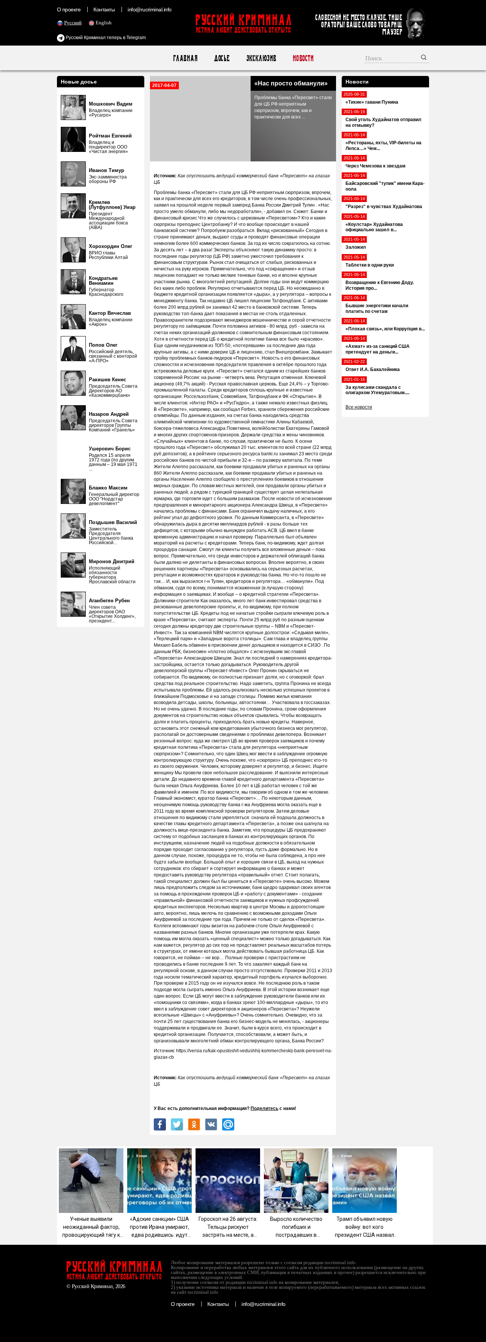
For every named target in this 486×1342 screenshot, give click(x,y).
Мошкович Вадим (111, 104)
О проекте (68, 9)
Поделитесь (264, 1108)
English (104, 22)
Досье (221, 58)
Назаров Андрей (109, 414)
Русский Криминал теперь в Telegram (105, 37)
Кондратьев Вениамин (103, 280)
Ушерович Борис (110, 449)
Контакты (104, 9)
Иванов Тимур (106, 170)
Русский (73, 22)
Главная (185, 58)
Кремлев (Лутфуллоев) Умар (112, 204)
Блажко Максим (108, 488)
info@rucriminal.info (150, 9)
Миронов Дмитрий (111, 561)
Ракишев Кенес (107, 379)
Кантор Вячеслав (110, 313)
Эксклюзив (261, 58)
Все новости (359, 407)
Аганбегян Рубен (109, 600)
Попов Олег (103, 345)
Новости (302, 58)
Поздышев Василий (113, 522)
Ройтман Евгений (110, 136)
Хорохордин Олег (110, 246)
